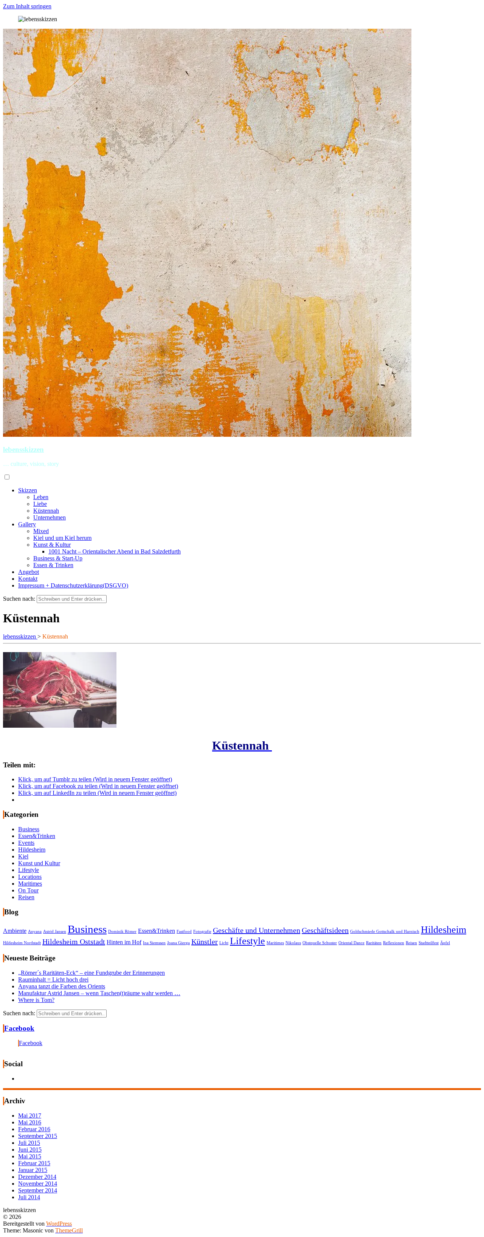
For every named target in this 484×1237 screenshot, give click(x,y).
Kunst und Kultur (39, 863)
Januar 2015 (32, 1170)
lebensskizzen (23, 449)
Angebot (28, 572)
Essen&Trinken (36, 836)
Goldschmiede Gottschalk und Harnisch (384, 931)
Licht (223, 943)
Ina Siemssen (154, 943)
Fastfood (184, 931)
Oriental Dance (351, 943)
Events (26, 843)
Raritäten (374, 943)
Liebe (40, 504)
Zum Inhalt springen (27, 6)
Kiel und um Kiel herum (62, 538)
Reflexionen (393, 943)
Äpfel (445, 943)
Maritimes (30, 883)
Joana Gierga (178, 943)
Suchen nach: (19, 598)
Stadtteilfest (429, 943)
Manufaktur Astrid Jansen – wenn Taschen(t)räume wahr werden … (99, 993)
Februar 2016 (34, 1129)
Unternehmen (49, 517)
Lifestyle (28, 870)
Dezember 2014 (37, 1177)
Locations (30, 877)
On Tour (28, 890)
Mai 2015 (29, 1156)
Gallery (27, 524)
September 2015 (37, 1136)
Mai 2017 (29, 1115)
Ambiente (14, 931)
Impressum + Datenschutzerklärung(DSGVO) (73, 585)
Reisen (26, 897)
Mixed (41, 531)
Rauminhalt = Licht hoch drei (53, 979)
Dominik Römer (122, 931)
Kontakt (27, 578)
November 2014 (37, 1183)
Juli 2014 (29, 1197)
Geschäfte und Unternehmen (256, 930)
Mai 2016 (29, 1122)
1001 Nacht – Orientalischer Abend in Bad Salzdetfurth (114, 551)
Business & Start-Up (57, 558)
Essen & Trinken (53, 565)
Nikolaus (293, 943)
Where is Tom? (36, 1000)
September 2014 (37, 1190)
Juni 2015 (30, 1149)
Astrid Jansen (54, 931)
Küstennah (46, 510)
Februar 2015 (34, 1163)
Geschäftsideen (325, 930)
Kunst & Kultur (52, 544)
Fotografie (202, 931)
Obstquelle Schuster (319, 943)
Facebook (19, 1028)
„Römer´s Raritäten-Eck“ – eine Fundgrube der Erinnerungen (91, 972)
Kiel (23, 856)
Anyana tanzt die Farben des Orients (61, 986)
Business (28, 829)
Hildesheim (31, 849)
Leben (40, 497)
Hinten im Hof (124, 942)
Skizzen (27, 490)
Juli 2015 (29, 1143)
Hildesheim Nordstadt (22, 943)
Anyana (35, 931)
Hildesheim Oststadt (73, 941)
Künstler (204, 941)
